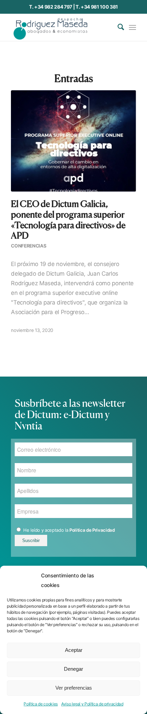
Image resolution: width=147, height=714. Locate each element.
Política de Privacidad (92, 530)
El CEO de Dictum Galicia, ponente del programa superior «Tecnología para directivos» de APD (68, 219)
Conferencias (28, 246)
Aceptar (73, 650)
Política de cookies (41, 703)
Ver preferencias (73, 688)
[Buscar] (117, 27)
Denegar (73, 669)
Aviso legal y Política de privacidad (92, 703)
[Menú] (132, 27)
